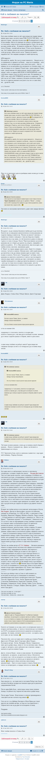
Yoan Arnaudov (26, 756)
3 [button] (26, 21)
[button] (19, 21)
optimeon (3, 720)
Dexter (3, 183)
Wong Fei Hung (9, 670)
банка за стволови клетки (5, 733)
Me (6, 282)
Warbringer (4, 24)
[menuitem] (10, 6)
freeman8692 (4, 98)
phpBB (20, 754)
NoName (6, 460)
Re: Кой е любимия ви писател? (15, 31)
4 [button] (29, 21)
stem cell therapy (1, 733)
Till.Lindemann (9, 301)
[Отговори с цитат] (38, 26)
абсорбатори (6, 733)
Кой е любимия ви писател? (15, 14)
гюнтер (3, 599)
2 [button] (24, 21)
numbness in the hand (3, 733)
